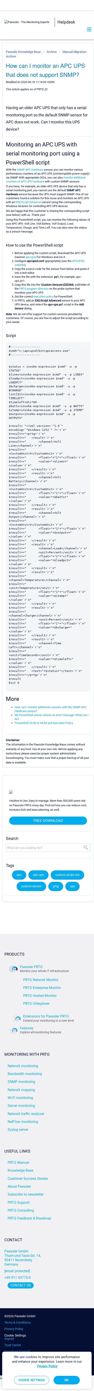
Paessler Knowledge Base (23, 52)
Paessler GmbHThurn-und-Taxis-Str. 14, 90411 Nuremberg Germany (23, 1258)
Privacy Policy (13, 1329)
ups (72, 886)
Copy (84, 345)
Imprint (9, 1338)
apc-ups (38, 875)
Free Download (48, 820)
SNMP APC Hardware (30, 169)
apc (19, 875)
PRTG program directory (34, 288)
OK (66, 1380)
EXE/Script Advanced (29, 202)
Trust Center (12, 1345)
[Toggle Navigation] (89, 30)
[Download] (38, 715)
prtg (56, 886)
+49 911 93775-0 (17, 1278)
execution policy (43, 296)
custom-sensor (31, 886)
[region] (47, 1370)
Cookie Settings (15, 1335)
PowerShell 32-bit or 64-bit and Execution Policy (44, 723)
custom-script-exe (67, 875)
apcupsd (31, 257)
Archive (52, 52)
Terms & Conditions (17, 1322)
